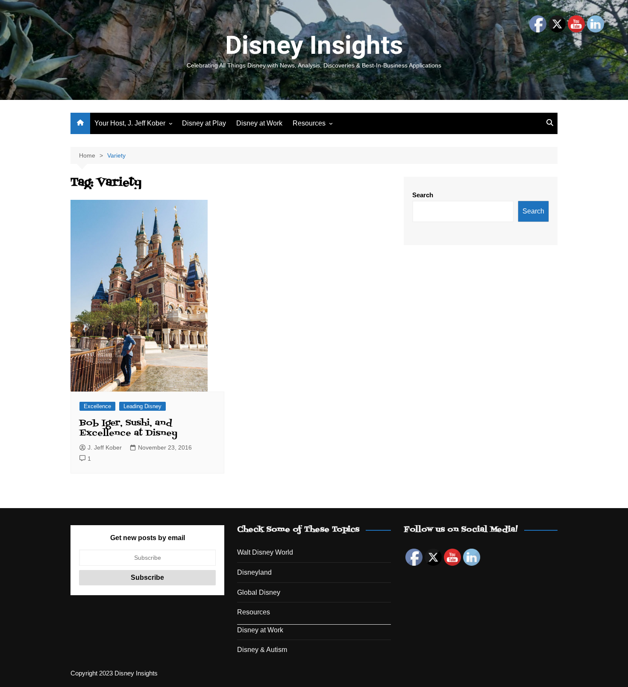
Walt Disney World (265, 552)
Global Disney (258, 592)
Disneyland (254, 572)
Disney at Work (259, 123)
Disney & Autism (262, 649)
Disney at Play (204, 123)
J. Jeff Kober (105, 447)
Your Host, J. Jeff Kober (129, 123)
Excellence (97, 406)
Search (422, 195)
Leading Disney (142, 406)
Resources (309, 123)
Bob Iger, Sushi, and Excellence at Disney (128, 428)
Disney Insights (314, 45)
